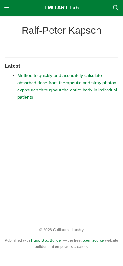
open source (93, 240)
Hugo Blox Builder (46, 240)
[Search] (116, 8)
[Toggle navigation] (6, 8)
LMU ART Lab (61, 8)
